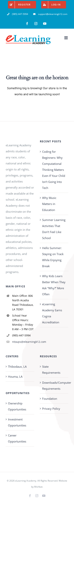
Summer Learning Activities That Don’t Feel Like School (53, 229)
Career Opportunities (17, 438)
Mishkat (38, 486)
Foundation (49, 398)
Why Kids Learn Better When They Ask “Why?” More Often (53, 285)
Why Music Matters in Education (49, 204)
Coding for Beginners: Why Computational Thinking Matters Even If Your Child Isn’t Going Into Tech (53, 170)
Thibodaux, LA (17, 366)
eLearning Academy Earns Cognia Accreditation (52, 313)
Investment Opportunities (17, 422)
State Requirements (51, 369)
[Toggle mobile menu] (66, 38)
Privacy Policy (51, 408)
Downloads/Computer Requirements (54, 385)
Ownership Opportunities (17, 406)
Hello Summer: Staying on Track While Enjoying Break (53, 257)
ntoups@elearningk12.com (23, 342)
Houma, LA (15, 376)
